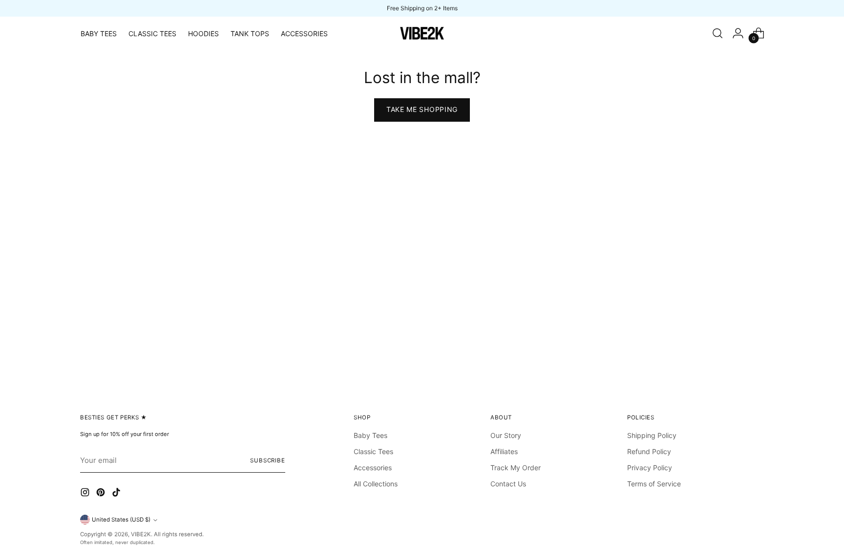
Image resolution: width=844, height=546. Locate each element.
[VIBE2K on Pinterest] (101, 494)
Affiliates (504, 451)
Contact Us (508, 484)
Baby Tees (370, 435)
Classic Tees (373, 451)
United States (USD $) (121, 519)
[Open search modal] (717, 33)
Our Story (505, 435)
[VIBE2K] (422, 33)
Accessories (373, 467)
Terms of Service (654, 484)
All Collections (376, 484)
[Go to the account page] (738, 33)
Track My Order (515, 467)
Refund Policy (649, 451)
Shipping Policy (651, 435)
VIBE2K (141, 534)
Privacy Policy (649, 467)
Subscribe (267, 460)
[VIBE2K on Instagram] (86, 494)
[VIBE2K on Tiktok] (117, 494)
